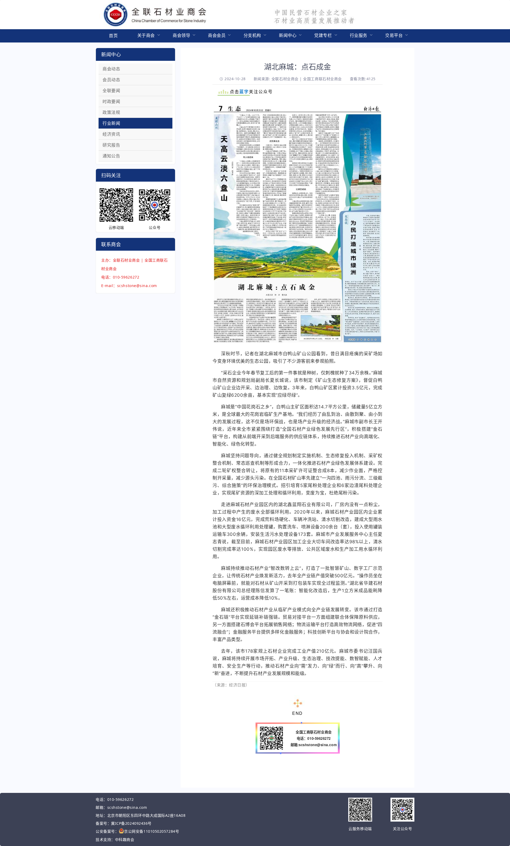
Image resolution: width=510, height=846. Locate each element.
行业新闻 (111, 123)
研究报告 (111, 145)
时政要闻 (111, 101)
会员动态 (111, 80)
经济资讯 (111, 134)
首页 (113, 36)
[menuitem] (113, 35)
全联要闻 (111, 90)
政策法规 (111, 112)
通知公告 (111, 156)
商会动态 (111, 69)
